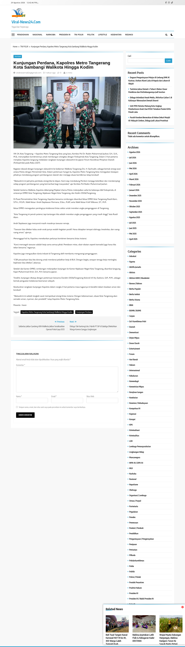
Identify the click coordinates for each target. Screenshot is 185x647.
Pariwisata (133, 506)
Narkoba (50, 34)
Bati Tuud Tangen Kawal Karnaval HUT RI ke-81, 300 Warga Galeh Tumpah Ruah (116, 639)
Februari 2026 (134, 184)
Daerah (132, 326)
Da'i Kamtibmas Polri (137, 321)
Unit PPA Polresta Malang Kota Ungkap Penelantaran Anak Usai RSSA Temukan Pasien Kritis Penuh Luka (149, 109)
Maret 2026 (134, 179)
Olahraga (133, 490)
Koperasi (132, 413)
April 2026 (133, 173)
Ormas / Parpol (135, 500)
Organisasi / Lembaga (137, 495)
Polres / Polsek (135, 577)
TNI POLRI (78, 34)
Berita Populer (135, 288)
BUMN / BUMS (135, 310)
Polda (131, 566)
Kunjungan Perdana (84, 312)
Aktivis (132, 272)
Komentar (20, 365)
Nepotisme (133, 484)
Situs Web (90, 396)
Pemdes (132, 517)
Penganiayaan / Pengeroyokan (141, 539)
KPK (131, 424)
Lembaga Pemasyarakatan (140, 446)
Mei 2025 (133, 233)
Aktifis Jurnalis (135, 267)
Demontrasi (134, 332)
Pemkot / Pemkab (136, 528)
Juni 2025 (133, 228)
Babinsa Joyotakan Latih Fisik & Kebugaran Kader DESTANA (143, 637)
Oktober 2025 (134, 206)
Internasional (134, 370)
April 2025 (133, 239)
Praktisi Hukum (135, 587)
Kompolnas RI (134, 408)
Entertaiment (134, 348)
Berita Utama (134, 299)
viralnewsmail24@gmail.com (28, 73)
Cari (129, 55)
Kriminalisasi (134, 430)
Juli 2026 (132, 157)
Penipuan (133, 544)
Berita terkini (134, 294)
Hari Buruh (133, 359)
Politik (90, 34)
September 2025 (135, 212)
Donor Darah (134, 343)
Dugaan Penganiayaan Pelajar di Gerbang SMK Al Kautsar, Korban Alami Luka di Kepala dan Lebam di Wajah (149, 80)
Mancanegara (134, 457)
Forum (131, 354)
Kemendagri (134, 381)
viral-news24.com (26, 21)
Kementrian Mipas (136, 386)
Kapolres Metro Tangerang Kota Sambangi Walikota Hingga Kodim (47, 312)
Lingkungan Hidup (136, 452)
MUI (131, 468)
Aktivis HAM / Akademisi (139, 278)
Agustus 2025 (134, 217)
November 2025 (135, 201)
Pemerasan (133, 522)
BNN (131, 305)
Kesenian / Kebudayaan (138, 403)
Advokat (132, 256)
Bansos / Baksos (135, 283)
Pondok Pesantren (136, 582)
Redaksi (129, 34)
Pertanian (133, 549)
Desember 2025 (135, 195)
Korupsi (132, 419)
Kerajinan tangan (136, 392)
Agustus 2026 (134, 152)
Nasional (37, 34)
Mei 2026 (133, 168)
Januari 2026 (134, 190)
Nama (19, 396)
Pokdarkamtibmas (136, 560)
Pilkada (132, 555)
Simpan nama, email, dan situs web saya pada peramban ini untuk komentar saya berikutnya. (52, 407)
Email (54, 396)
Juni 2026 (133, 163)
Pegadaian (133, 511)
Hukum (132, 365)
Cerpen (132, 316)
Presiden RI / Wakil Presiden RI (141, 598)
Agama (132, 261)
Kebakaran (133, 375)
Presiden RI (64, 34)
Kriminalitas (134, 435)
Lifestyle (102, 34)
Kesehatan (116, 34)
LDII (131, 441)
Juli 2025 (132, 222)
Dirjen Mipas (134, 337)
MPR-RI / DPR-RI (136, 462)
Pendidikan (23, 34)
